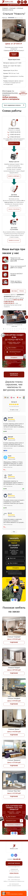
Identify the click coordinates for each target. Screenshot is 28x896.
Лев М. (9, 455)
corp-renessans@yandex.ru (14, 866)
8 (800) (14, 859)
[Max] (15, 600)
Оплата (21, 291)
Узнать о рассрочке (14, 209)
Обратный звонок (14, 863)
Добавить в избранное (14, 877)
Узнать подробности (23, 93)
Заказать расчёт (14, 54)
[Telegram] (12, 600)
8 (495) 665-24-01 (15, 134)
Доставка (14, 291)
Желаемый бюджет (15, 351)
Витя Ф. (10, 513)
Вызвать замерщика (14, 176)
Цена (5, 291)
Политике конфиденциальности (14, 572)
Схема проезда (14, 873)
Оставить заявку (14, 143)
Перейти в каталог (14, 240)
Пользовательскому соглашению (15, 573)
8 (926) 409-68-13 (15, 137)
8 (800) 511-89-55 (15, 132)
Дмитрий (10, 436)
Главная (5, 8)
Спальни (12, 8)
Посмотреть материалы (14, 374)
